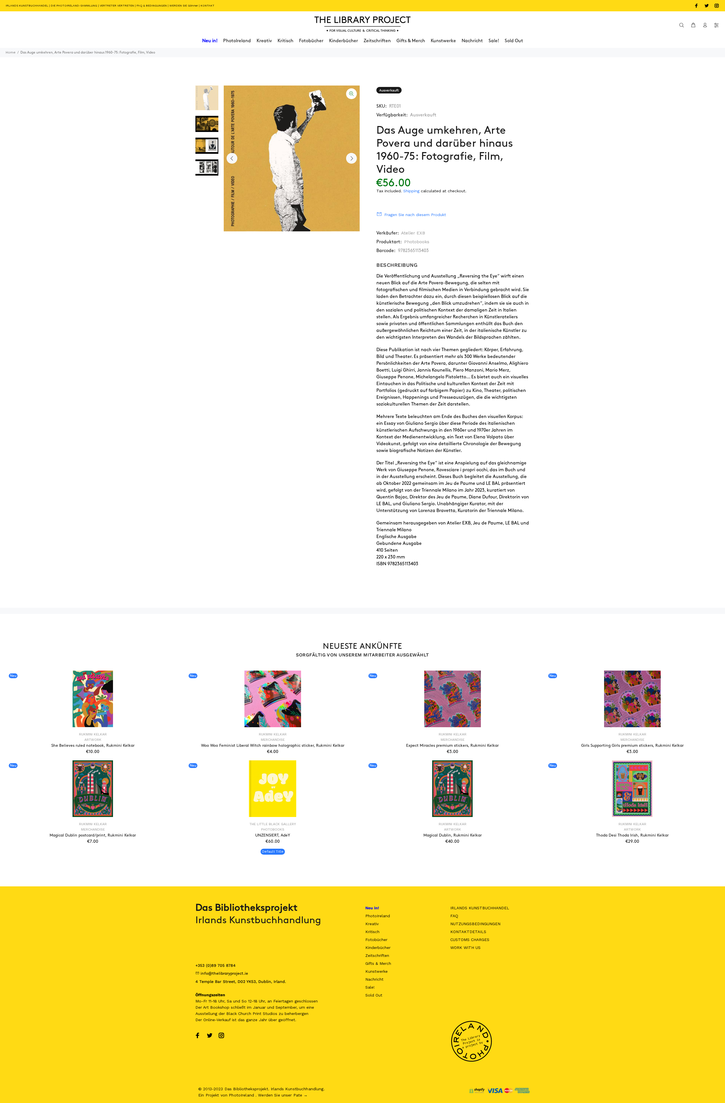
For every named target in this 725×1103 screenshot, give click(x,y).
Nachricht (374, 979)
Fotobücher (376, 939)
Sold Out (373, 995)
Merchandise (273, 740)
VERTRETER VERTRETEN (117, 5)
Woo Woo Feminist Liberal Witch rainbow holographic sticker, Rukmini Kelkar (272, 745)
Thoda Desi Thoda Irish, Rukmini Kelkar (632, 835)
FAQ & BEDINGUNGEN (152, 5)
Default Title (272, 852)
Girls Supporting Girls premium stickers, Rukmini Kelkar (632, 745)
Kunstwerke (376, 971)
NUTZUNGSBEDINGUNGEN (475, 923)
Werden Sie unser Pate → (283, 1095)
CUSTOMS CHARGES (469, 939)
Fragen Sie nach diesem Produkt (415, 214)
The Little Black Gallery (273, 824)
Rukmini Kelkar (93, 734)
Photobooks (416, 241)
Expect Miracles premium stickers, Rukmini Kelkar (452, 745)
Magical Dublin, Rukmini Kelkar (452, 835)
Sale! (370, 987)
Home (11, 52)
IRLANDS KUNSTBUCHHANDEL (27, 5)
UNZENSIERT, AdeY (272, 835)
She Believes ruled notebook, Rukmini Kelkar (93, 745)
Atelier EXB (413, 233)
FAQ (454, 916)
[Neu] (92, 699)
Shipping (411, 191)
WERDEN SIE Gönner (183, 5)
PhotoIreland (377, 916)
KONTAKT (207, 5)
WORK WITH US (465, 947)
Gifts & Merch (378, 963)
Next (351, 158)
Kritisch (372, 931)
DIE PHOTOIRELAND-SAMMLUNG (74, 5)
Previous (232, 158)
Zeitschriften (377, 955)
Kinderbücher (378, 947)
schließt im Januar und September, (264, 1007)
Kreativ (372, 923)
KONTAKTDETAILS (468, 931)
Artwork (92, 740)
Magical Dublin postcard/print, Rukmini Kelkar (93, 835)
